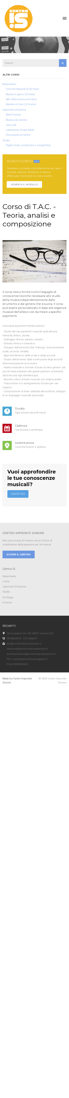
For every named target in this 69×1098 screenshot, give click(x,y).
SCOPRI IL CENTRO (18, 554)
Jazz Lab (11, 124)
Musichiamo (9, 84)
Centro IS (9, 568)
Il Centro (7, 602)
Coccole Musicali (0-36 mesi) (22, 88)
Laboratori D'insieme (14, 586)
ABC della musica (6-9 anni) (21, 99)
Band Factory (13, 114)
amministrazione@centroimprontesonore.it (31, 653)
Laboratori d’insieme (14, 109)
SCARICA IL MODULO (24, 184)
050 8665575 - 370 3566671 (22, 638)
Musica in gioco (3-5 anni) (20, 94)
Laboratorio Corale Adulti (20, 129)
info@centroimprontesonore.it (24, 643)
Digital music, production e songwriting (28, 145)
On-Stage (8, 597)
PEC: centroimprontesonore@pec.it (27, 659)
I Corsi (6, 581)
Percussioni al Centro (18, 134)
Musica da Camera (16, 119)
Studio (6, 140)
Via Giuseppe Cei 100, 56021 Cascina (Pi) (30, 633)
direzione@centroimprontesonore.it (27, 648)
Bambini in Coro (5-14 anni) (21, 104)
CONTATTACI (18, 494)
